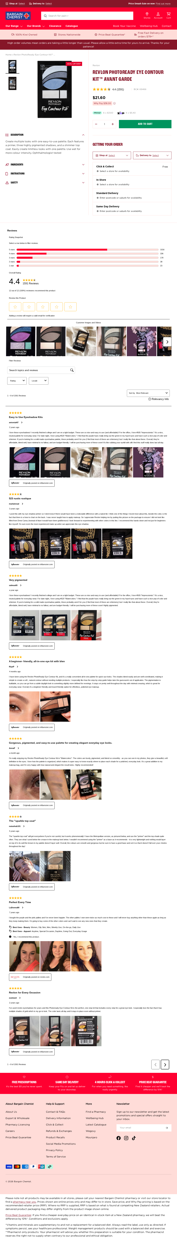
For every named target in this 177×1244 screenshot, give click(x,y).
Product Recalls (55, 1137)
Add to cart (145, 124)
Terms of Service (56, 1156)
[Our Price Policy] (114, 103)
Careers (10, 1131)
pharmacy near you (24, 1201)
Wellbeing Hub (149, 26)
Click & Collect (54, 1124)
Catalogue (72, 26)
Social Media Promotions (61, 1143)
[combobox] (87, 16)
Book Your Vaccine (124, 26)
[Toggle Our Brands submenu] (43, 26)
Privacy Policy (54, 1150)
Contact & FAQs (55, 1111)
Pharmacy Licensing (18, 1124)
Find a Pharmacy (96, 1111)
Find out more (163, 3)
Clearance (55, 26)
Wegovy (91, 1131)
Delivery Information (58, 1118)
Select (21, 3)
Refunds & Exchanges (59, 1131)
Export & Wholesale (17, 1118)
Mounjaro (91, 1137)
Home (9, 54)
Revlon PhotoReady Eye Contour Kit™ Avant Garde (34, 54)
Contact (166, 26)
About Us (11, 1111)
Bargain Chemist (22, 1181)
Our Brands (34, 26)
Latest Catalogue (96, 1124)
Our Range (12, 26)
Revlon (96, 65)
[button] (168, 15)
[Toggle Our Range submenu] (21, 26)
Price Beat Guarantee (18, 1137)
